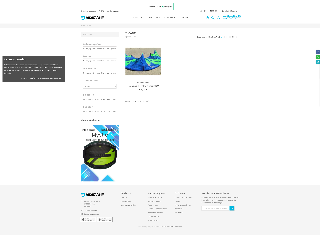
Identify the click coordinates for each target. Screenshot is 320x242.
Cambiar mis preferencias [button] (49, 78)
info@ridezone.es (232, 11)
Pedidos (178, 201)
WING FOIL (154, 17)
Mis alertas (179, 212)
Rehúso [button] (33, 78)
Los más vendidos (128, 205)
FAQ (102, 11)
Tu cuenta (180, 193)
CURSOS (185, 17)
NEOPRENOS (171, 17)
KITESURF (139, 17)
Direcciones (179, 209)
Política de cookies (155, 212)
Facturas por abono (183, 205)
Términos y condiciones (157, 209)
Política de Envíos (155, 197)
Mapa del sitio (153, 220)
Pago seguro (153, 205)
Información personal (183, 197)
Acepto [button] (24, 78)
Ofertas (124, 197)
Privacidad (168, 226)
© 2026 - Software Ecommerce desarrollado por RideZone (105, 238)
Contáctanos (114, 11)
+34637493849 (90, 210)
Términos (178, 226)
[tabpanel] (100, 153)
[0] (225, 18)
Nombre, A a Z (214, 37)
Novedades (126, 201)
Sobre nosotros (89, 11)
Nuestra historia (154, 201)
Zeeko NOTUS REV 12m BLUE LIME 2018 (143, 86)
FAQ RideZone (153, 216)
